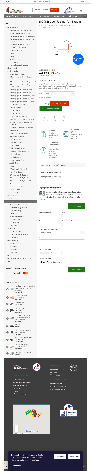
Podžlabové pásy (15, 211)
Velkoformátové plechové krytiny (21, 30)
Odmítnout (60, 456)
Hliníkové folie (14, 237)
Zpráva (42, 238)
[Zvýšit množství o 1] (49, 102)
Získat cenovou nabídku (50, 109)
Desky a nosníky (12, 240)
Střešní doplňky (12, 71)
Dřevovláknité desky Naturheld (20, 181)
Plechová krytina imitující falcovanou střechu (22, 40)
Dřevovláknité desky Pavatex (19, 178)
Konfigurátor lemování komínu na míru (19, 258)
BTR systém (14, 62)
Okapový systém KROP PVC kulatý (21, 93)
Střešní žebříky (15, 110)
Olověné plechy (15, 59)
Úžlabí (12, 214)
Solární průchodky (16, 154)
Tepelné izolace (12, 163)
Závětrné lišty (14, 226)
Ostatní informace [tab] (60, 165)
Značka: (46, 27)
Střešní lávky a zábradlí (17, 104)
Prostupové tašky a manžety (19, 151)
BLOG (9, 255)
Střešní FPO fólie (15, 232)
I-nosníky (13, 243)
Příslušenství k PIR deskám (19, 169)
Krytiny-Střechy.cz (25, 450)
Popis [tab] (42, 165)
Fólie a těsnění (14, 130)
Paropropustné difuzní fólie (19, 133)
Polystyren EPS (15, 190)
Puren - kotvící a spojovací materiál (21, 127)
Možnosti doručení (45, 97)
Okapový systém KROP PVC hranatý (22, 90)
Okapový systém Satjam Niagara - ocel (23, 82)
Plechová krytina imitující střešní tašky (22, 36)
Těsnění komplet (15, 157)
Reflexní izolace (15, 184)
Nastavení (17, 465)
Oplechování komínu (16, 205)
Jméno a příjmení (45, 213)
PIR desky (13, 166)
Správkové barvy (15, 142)
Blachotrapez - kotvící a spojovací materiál (21, 123)
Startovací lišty (15, 220)
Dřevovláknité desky (16, 172)
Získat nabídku (76, 206)
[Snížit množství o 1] (49, 104)
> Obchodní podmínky (20, 385)
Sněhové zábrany (15, 107)
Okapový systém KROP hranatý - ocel (22, 96)
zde (37, 460)
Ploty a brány (14, 252)
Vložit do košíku (60, 103)
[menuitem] (12, 16)
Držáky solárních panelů (17, 148)
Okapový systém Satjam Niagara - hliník (21, 78)
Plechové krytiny (13, 27)
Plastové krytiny (12, 68)
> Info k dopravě (18, 380)
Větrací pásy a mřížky (17, 160)
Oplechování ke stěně (17, 217)
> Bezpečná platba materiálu (22, 383)
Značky (9, 261)
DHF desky (13, 249)
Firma (64, 213)
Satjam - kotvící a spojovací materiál (22, 119)
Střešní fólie (11, 229)
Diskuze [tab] (48, 165)
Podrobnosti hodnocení (66, 25)
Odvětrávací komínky (17, 136)
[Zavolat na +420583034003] (9, 2)
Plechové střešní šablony (18, 47)
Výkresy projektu (45, 249)
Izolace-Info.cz (37, 450)
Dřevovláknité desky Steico (19, 175)
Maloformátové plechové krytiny (20, 33)
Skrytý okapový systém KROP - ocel (22, 102)
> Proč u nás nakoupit (20, 394)
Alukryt (12, 53)
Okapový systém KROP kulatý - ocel (22, 99)
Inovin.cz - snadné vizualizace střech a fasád (57, 450)
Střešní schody (15, 113)
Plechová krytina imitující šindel (20, 44)
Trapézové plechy (16, 50)
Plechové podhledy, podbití (19, 65)
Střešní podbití (15, 223)
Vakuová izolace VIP (16, 187)
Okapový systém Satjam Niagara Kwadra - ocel (21, 86)
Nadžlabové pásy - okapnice (19, 208)
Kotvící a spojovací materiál (19, 116)
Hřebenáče (13, 202)
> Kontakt (16, 391)
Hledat (54, 10)
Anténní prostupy (15, 139)
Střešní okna (11, 196)
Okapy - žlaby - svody (17, 74)
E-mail (41, 221)
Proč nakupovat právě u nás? (43, 2)
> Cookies (16, 388)
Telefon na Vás (67, 221)
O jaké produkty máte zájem (49, 229)
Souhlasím (74, 456)
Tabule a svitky (15, 56)
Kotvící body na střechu (17, 145)
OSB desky (13, 246)
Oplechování (11, 199)
